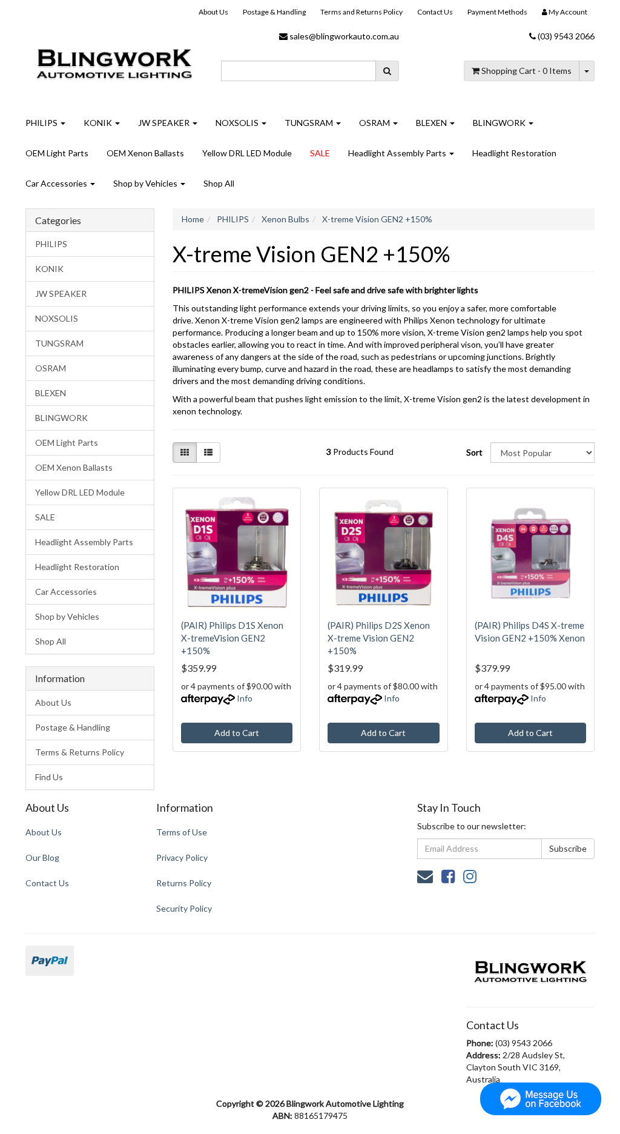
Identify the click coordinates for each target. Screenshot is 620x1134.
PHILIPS (42, 123)
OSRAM (375, 123)
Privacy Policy (182, 857)
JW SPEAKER (164, 123)
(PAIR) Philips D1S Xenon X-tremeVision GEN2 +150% (232, 638)
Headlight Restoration (514, 153)
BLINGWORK (500, 123)
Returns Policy (183, 883)
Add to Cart (236, 733)
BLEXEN (432, 123)
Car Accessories (57, 183)
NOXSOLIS (238, 123)
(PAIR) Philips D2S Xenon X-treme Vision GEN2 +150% (379, 638)
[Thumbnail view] (185, 452)
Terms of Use (181, 832)
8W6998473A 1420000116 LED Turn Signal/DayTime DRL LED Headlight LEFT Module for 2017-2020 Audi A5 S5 (100, 1079)
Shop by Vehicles (146, 183)
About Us (213, 11)
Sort (473, 452)
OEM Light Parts (56, 153)
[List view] (208, 452)
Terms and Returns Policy (361, 11)
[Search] (387, 71)
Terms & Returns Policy (79, 752)
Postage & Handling (274, 11)
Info (244, 698)
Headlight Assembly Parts (398, 153)
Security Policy (184, 908)
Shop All (218, 183)
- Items (526, 70)
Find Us (49, 777)
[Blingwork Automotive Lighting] (114, 61)
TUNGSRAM (310, 123)
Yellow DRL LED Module (247, 153)
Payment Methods (497, 11)
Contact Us (435, 11)
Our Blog (42, 857)
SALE (320, 153)
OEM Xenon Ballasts (145, 153)
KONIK (99, 123)
